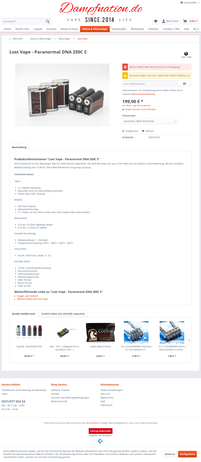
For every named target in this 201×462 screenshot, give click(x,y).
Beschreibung (19, 147)
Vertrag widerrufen (100, 430)
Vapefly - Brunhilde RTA (29, 346)
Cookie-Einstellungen (111, 390)
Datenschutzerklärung (143, 94)
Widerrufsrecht (59, 401)
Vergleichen (131, 131)
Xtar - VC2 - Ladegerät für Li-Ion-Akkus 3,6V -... (65, 348)
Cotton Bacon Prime (100, 346)
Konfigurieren (187, 454)
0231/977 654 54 (13, 401)
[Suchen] (47, 21)
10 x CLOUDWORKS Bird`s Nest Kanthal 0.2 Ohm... (171, 348)
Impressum (106, 404)
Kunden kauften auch (23, 313)
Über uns (105, 393)
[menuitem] (26, 21)
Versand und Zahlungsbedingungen (70, 397)
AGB (102, 401)
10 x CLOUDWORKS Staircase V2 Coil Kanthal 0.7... (136, 348)
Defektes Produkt (60, 390)
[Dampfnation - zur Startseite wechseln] (101, 12)
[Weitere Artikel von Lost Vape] (186, 54)
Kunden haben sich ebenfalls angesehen (63, 313)
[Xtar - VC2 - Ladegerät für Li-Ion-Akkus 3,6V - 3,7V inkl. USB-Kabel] (64, 332)
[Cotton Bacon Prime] (100, 332)
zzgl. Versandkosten (142, 105)
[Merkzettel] (155, 21)
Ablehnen (170, 454)
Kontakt (55, 393)
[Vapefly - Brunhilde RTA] (29, 332)
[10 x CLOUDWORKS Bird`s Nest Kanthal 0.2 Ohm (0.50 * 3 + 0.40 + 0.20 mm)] (171, 332)
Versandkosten (93, 423)
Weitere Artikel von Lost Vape (32, 298)
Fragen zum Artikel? (27, 295)
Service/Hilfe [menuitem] (190, 2)
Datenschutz (107, 397)
